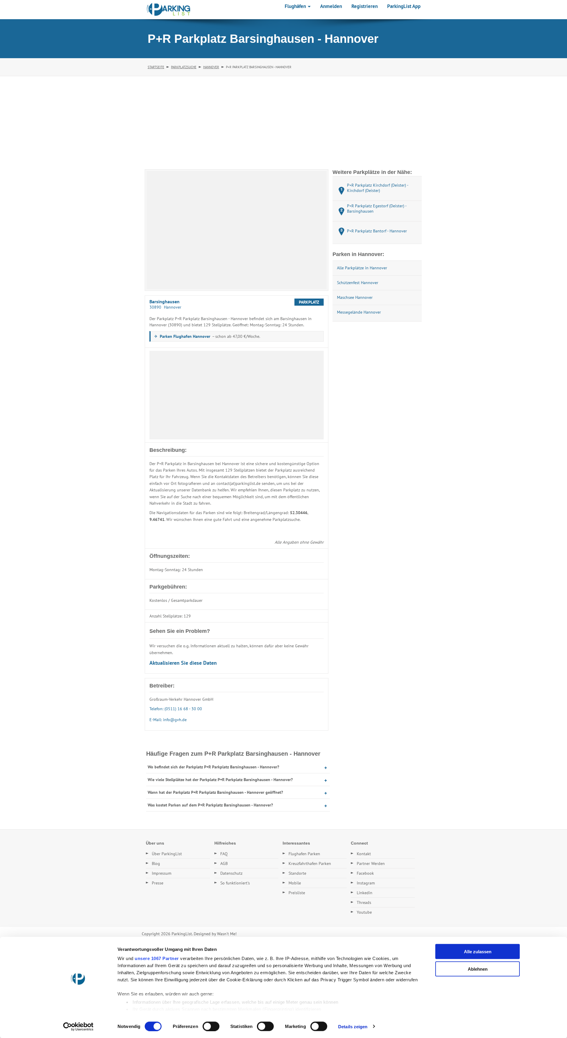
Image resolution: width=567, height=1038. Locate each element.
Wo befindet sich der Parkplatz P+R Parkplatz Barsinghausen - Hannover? (213, 767)
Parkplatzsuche (183, 67)
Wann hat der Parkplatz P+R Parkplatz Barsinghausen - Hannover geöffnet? (215, 792)
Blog (156, 863)
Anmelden (331, 6)
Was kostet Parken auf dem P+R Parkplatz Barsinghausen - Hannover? (210, 805)
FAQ (224, 853)
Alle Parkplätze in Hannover (362, 268)
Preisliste (297, 892)
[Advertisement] (283, 120)
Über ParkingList (167, 853)
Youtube (364, 912)
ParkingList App (404, 6)
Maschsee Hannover (355, 297)
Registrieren (364, 6)
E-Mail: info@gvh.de (168, 719)
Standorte (297, 873)
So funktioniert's (235, 883)
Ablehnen (478, 968)
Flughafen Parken (304, 853)
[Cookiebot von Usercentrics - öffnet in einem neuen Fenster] (78, 1026)
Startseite (156, 67)
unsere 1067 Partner (157, 958)
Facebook (365, 873)
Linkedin (364, 892)
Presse (157, 883)
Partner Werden (371, 863)
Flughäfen (296, 6)
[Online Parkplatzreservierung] (168, 9)
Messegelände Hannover (359, 312)
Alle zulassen (477, 951)
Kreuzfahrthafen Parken (310, 863)
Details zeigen (352, 1026)
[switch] (211, 1026)
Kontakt (364, 853)
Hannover (211, 67)
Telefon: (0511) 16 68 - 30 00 (175, 708)
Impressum (161, 873)
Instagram (366, 883)
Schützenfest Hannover (357, 282)
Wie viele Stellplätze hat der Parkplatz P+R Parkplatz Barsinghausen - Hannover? (220, 779)
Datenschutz (231, 873)
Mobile (295, 883)
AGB (224, 863)
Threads (364, 902)
